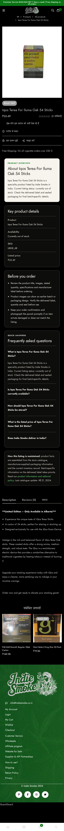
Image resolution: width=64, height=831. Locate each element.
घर (18, 16)
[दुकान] (24, 827)
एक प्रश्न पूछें (12, 140)
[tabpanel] (32, 554)
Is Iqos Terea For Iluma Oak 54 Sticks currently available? (28, 391)
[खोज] (52, 10)
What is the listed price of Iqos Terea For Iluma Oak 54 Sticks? (30, 424)
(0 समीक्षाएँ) (56, 116)
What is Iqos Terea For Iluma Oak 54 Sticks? (28, 354)
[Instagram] (36, 794)
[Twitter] (45, 794)
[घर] (8, 827)
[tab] (9, 500)
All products (40, 16)
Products (27, 16)
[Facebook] (27, 794)
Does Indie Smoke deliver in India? (27, 438)
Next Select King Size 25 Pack (47, 647)
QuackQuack (6, 804)
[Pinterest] (18, 794)
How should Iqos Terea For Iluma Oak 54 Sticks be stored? (30, 408)
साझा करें (30, 140)
